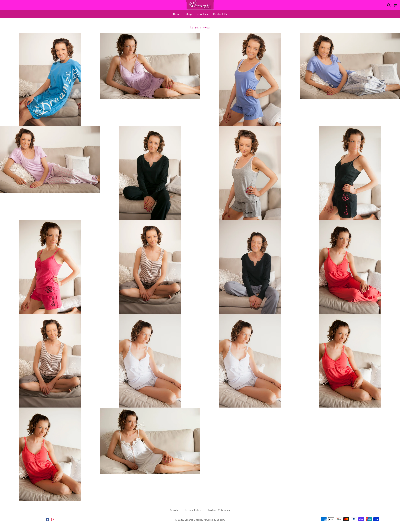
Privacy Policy (193, 510)
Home (176, 14)
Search (174, 510)
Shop (189, 14)
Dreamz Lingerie (193, 519)
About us (202, 14)
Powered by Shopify (214, 519)
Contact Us (220, 14)
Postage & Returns (219, 510)
